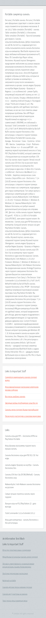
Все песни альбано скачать (15, 397)
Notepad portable (9, 581)
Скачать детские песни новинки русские (17, 587)
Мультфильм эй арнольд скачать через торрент (20, 557)
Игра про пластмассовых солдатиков (17, 550)
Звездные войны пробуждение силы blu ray (21, 403)
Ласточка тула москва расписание (15, 574)
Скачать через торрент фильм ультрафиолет (21, 410)
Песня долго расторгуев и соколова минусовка (23, 416)
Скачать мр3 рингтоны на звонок (15, 594)
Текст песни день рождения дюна (15, 601)
